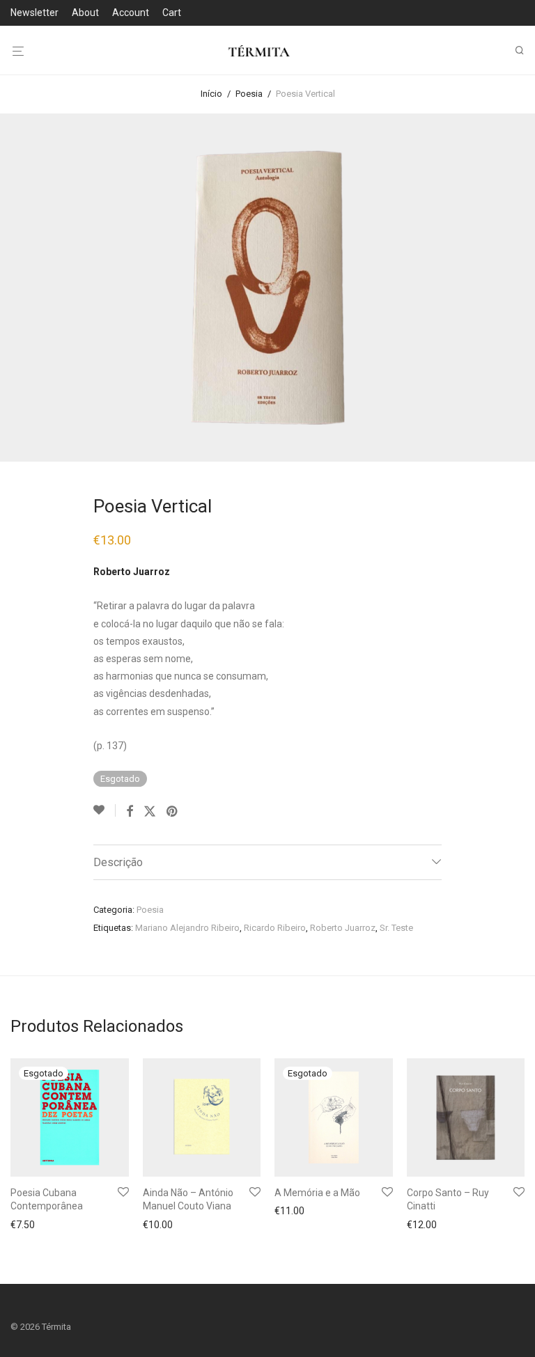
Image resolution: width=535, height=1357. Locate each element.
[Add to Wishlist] (104, 810)
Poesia (249, 93)
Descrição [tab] (118, 862)
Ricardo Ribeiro (275, 928)
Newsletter (34, 12)
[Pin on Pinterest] (172, 812)
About (85, 12)
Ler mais (25, 1224)
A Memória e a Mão (317, 1192)
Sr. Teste (396, 928)
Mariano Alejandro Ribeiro (187, 928)
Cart (171, 12)
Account (130, 12)
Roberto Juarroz (342, 928)
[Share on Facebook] (129, 812)
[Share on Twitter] (150, 812)
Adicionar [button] (159, 1224)
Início (211, 93)
